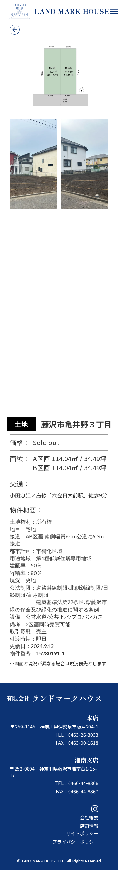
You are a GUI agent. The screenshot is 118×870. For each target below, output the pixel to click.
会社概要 (89, 817)
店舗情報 (89, 826)
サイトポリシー (82, 833)
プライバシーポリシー (75, 842)
